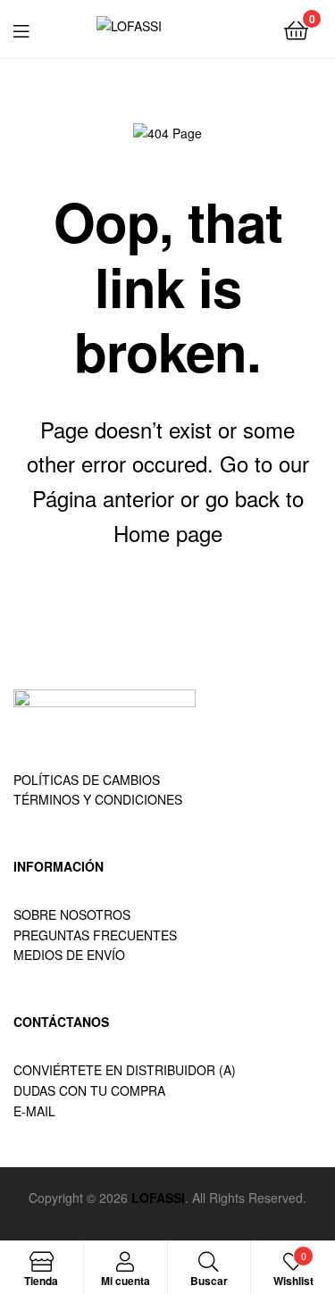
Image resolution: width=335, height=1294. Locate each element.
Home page (167, 532)
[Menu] (32, 28)
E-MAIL (34, 1111)
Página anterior (103, 497)
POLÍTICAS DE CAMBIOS (86, 780)
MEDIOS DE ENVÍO (69, 955)
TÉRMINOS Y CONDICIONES (97, 799)
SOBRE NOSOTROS (71, 914)
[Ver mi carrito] (296, 29)
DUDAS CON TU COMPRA (89, 1090)
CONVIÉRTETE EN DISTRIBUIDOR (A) (124, 1070)
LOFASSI (158, 1197)
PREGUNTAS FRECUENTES (95, 935)
